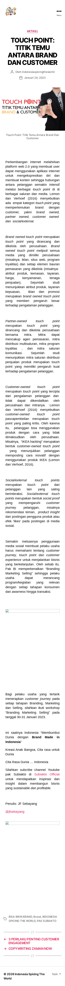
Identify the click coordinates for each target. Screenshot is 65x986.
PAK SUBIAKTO (47, 921)
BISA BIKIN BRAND (20, 916)
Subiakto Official (47, 774)
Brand (37, 916)
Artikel (32, 31)
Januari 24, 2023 (35, 77)
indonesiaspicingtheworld (38, 72)
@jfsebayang (14, 811)
